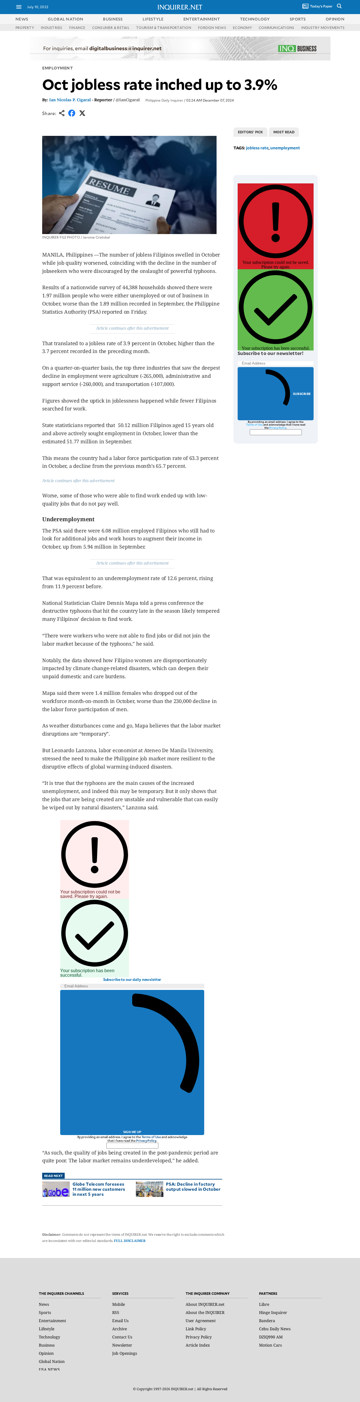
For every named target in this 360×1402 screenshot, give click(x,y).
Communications (276, 27)
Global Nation (52, 1361)
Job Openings (124, 1353)
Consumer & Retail (110, 27)
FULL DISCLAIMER (129, 1240)
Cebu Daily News (275, 1328)
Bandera (267, 1320)
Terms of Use (151, 1137)
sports (298, 19)
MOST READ (283, 132)
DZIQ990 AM (271, 1337)
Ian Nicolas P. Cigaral (70, 99)
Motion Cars (270, 1345)
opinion (335, 19)
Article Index (198, 1345)
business (113, 19)
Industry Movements (323, 27)
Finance (77, 27)
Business (47, 1345)
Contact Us (122, 1337)
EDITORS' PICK (250, 132)
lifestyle (153, 19)
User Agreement (201, 1320)
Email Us (120, 1320)
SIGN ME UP (132, 1132)
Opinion (46, 1353)
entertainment (201, 19)
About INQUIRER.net (205, 1304)
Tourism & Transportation (163, 27)
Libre (264, 1304)
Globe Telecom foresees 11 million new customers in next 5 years (99, 1189)
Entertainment (52, 1320)
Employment (57, 68)
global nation (65, 19)
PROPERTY (24, 27)
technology (255, 19)
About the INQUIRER (205, 1312)
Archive (119, 1328)
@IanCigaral (128, 99)
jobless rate (257, 147)
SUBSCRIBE (302, 394)
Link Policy (196, 1328)
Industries (51, 27)
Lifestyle (46, 1328)
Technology (49, 1337)
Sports (45, 1312)
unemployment (285, 147)
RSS (115, 1312)
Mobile (118, 1304)
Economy (242, 27)
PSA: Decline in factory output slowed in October (193, 1186)
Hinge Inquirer (273, 1312)
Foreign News (212, 27)
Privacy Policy (146, 1140)
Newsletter (122, 1345)
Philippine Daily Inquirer (164, 100)
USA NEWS (49, 1369)
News (21, 19)
